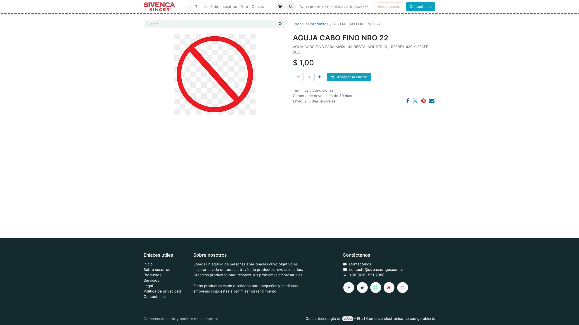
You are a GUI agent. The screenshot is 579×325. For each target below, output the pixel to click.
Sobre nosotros (157, 269)
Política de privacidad (162, 291)
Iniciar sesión (389, 6)
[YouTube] (389, 287)
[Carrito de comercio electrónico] (280, 6)
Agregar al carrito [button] (351, 77)
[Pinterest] (423, 100)
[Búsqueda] (280, 24)
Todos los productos (310, 24)
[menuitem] (187, 6)
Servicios (151, 280)
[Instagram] (402, 287)
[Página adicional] (362, 287)
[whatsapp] (375, 287)
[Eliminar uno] (298, 77)
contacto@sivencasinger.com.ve (376, 269)
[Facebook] (407, 100)
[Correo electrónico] (431, 100)
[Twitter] (415, 100)
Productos (152, 275)
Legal (148, 285)
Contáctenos (421, 6)
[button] (291, 6)
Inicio (148, 264)
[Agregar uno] (319, 77)
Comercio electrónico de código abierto (400, 318)
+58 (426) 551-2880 (366, 275)
